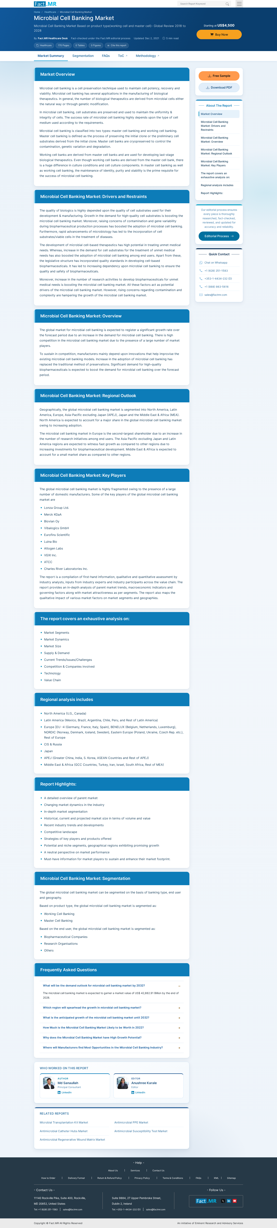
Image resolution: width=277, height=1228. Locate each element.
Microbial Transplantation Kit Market (64, 1122)
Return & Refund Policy (109, 1178)
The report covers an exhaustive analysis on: (215, 175)
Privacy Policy (142, 1178)
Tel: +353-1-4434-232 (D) (126, 1209)
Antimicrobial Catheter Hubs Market (63, 1131)
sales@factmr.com (215, 294)
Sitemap (231, 1178)
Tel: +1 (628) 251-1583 (46, 1209)
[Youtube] (234, 1201)
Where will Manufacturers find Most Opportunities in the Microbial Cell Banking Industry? (103, 1047)
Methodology (146, 56)
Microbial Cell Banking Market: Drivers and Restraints (214, 125)
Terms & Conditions (173, 1178)
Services (135, 1170)
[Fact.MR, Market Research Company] (45, 4)
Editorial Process (217, 236)
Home (37, 12)
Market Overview (211, 113)
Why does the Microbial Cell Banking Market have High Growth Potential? (92, 1037)
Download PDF (221, 87)
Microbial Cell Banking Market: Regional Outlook (216, 151)
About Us (113, 1170)
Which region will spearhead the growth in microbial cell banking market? (92, 1007)
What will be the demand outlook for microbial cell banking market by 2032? (94, 985)
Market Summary (51, 56)
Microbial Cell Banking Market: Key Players (214, 163)
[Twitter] (223, 1201)
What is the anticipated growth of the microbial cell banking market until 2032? (96, 1017)
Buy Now (221, 34)
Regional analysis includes (217, 185)
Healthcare (50, 12)
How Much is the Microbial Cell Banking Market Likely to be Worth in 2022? (93, 1027)
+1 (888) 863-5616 (216, 286)
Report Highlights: (212, 193)
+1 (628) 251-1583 (216, 270)
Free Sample (221, 76)
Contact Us (158, 1170)
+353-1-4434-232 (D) (218, 278)
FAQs (106, 56)
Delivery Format (76, 1178)
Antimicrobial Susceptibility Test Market (140, 1131)
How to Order (48, 1178)
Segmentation (83, 56)
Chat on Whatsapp (215, 262)
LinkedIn (67, 1092)
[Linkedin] (229, 1201)
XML (216, 1178)
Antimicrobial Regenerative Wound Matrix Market (72, 1139)
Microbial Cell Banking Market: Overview (214, 139)
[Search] (227, 4)
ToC (121, 56)
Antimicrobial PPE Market (131, 1122)
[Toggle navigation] (239, 4)
